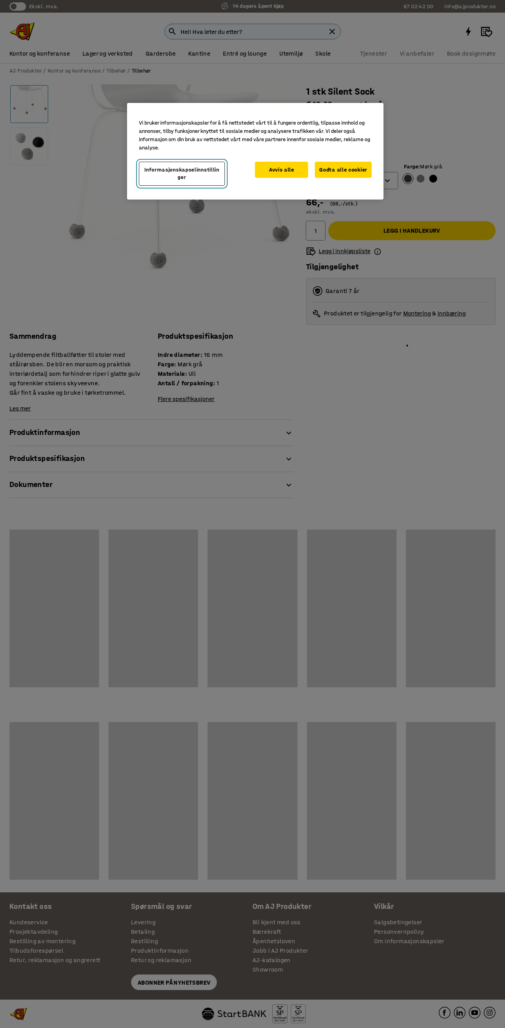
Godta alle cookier (343, 169)
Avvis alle (281, 169)
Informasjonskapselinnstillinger (181, 173)
